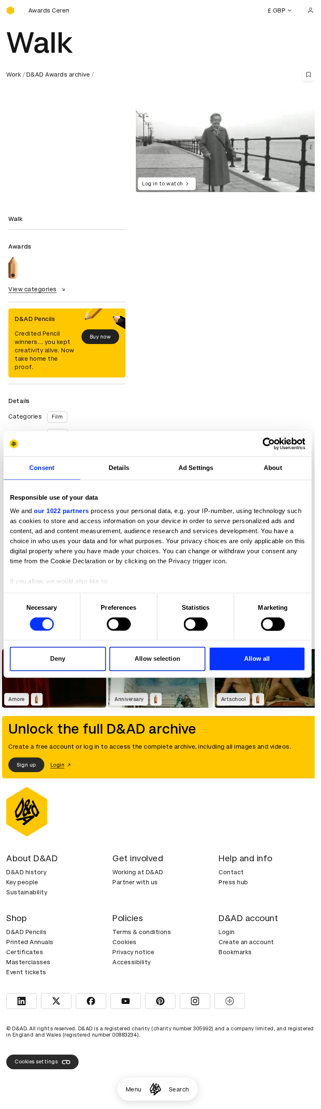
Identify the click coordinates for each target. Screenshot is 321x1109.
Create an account (246, 942)
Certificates (24, 952)
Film (57, 417)
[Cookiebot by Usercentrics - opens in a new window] (268, 443)
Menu (134, 1089)
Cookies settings (36, 1062)
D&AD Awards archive (58, 74)
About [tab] (273, 467)
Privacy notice (133, 952)
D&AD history (26, 872)
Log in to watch (162, 184)
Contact (231, 872)
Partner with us (135, 882)
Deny (57, 658)
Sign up (26, 765)
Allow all (257, 658)
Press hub (233, 882)
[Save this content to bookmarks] (308, 74)
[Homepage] (155, 1089)
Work (13, 74)
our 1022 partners (61, 510)
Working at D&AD (137, 872)
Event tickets (26, 972)
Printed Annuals (30, 942)
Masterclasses (28, 962)
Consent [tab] (41, 467)
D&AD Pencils (26, 932)
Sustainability (26, 892)
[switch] (118, 624)
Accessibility (131, 962)
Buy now (100, 337)
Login (227, 932)
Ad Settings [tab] (195, 467)
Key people (22, 882)
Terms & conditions (141, 932)
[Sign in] (310, 10)
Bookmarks (235, 952)
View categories (32, 289)
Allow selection (157, 658)
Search (179, 1089)
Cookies (124, 942)
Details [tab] (119, 467)
